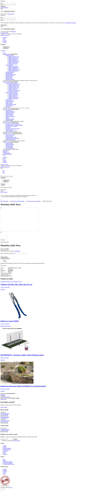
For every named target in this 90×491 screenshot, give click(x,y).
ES (3, 171)
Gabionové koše (9, 136)
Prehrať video (3, 399)
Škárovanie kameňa (10, 144)
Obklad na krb (12, 89)
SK (1, 168)
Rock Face (8, 106)
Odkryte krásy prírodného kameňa (17, 201)
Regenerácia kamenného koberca (13, 128)
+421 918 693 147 (4, 421)
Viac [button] (4, 155)
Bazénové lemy (9, 78)
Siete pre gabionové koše (11, 137)
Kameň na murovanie (10, 116)
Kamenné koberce (7, 449)
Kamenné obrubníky (10, 79)
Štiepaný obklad (9, 105)
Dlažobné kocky (9, 76)
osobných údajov (16, 440)
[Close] (1, 2)
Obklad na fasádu (13, 93)
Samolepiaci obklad (10, 100)
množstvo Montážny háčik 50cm (7, 253)
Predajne (5, 37)
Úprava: (2, 267)
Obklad (4, 445)
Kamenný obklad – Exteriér (11, 92)
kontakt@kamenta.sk (5, 417)
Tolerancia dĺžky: (4, 273)
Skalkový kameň (9, 115)
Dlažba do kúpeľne (13, 60)
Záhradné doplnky (9, 120)
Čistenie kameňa (9, 146)
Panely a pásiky (9, 102)
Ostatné (4, 451)
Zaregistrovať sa (11, 14)
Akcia (4, 52)
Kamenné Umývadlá (7, 154)
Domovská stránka (4, 201)
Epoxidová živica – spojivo (11, 126)
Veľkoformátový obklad (11, 104)
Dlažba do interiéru (10, 55)
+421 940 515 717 (4, 418)
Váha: (2, 271)
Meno (2, 17)
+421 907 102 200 (4, 32)
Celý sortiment (6, 150)
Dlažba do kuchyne (13, 57)
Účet (4, 459)
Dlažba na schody (13, 62)
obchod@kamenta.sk (5, 413)
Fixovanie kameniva (10, 148)
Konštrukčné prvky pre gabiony (12, 138)
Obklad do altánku (13, 97)
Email (2, 3)
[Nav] (1, 193)
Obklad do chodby (13, 86)
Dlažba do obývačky (13, 56)
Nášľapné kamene (9, 114)
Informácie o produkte (5, 258)
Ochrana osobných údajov (8, 464)
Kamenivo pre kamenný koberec (12, 123)
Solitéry (7, 117)
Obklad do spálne (13, 91)
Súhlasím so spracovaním (11, 440)
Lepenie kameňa (9, 143)
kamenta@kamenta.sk (5, 420)
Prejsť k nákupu (4, 192)
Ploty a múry (5, 450)
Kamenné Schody (9, 75)
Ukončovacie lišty (9, 129)
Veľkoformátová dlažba (11, 74)
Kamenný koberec (7, 122)
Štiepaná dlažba (9, 73)
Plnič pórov (8, 127)
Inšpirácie (5, 151)
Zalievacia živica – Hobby (11, 131)
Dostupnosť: (3, 270)
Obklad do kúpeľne (13, 87)
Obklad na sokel (13, 95)
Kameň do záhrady (7, 109)
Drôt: (2, 269)
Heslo (2, 4)
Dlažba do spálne (13, 63)
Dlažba (4, 447)
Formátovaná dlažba (10, 72)
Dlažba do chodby (13, 59)
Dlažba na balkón (13, 68)
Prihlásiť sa (13, 31)
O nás (4, 39)
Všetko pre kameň (7, 142)
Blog (4, 453)
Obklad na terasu (13, 98)
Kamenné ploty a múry (8, 133)
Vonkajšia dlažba (9, 65)
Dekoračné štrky (9, 110)
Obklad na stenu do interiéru (12, 83)
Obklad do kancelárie (14, 90)
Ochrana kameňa (9, 145)
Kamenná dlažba (6, 54)
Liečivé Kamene (6, 152)
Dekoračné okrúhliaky (10, 111)
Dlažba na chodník (13, 67)
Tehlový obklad (9, 103)
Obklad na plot (12, 96)
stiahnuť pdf (3, 394)
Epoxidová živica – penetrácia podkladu (14, 125)
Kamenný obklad (6, 81)
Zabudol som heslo (4, 7)
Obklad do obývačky (14, 84)
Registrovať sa (4, 25)
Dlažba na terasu (12, 66)
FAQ (4, 38)
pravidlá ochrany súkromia (70, 22)
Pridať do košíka (4, 257)
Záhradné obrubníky (10, 119)
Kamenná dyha (9, 99)
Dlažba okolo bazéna (14, 69)
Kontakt (5, 41)
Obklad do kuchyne (13, 85)
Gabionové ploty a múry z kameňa (33, 201)
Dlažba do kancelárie (13, 61)
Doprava (5, 42)
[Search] (1, 175)
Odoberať (15, 439)
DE (4, 172)
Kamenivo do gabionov (11, 139)
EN (4, 170)
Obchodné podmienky (7, 462)
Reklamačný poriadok (7, 461)
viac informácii (17, 251)
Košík (4, 460)
